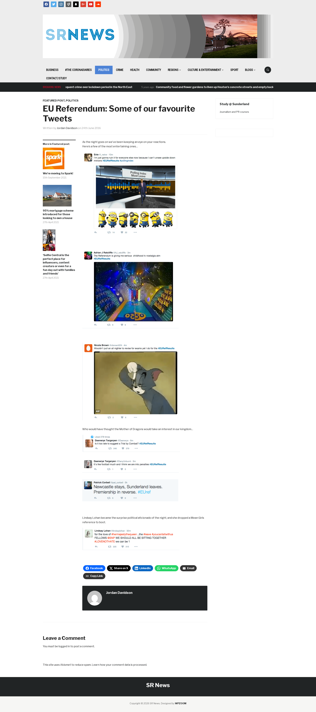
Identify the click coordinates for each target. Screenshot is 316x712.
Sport (234, 70)
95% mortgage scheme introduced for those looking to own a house (58, 214)
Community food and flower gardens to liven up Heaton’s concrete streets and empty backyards (205, 87)
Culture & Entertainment (204, 70)
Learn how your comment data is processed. (119, 664)
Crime (119, 70)
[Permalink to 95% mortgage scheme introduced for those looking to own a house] (59, 197)
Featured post (54, 100)
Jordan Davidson (67, 128)
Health (134, 70)
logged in (64, 646)
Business (52, 70)
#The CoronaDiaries (78, 70)
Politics (103, 70)
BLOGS (249, 70)
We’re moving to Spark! (58, 173)
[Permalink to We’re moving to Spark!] (59, 160)
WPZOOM (180, 703)
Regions (173, 70)
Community (153, 70)
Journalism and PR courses (234, 111)
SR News (158, 685)
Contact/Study (56, 78)
